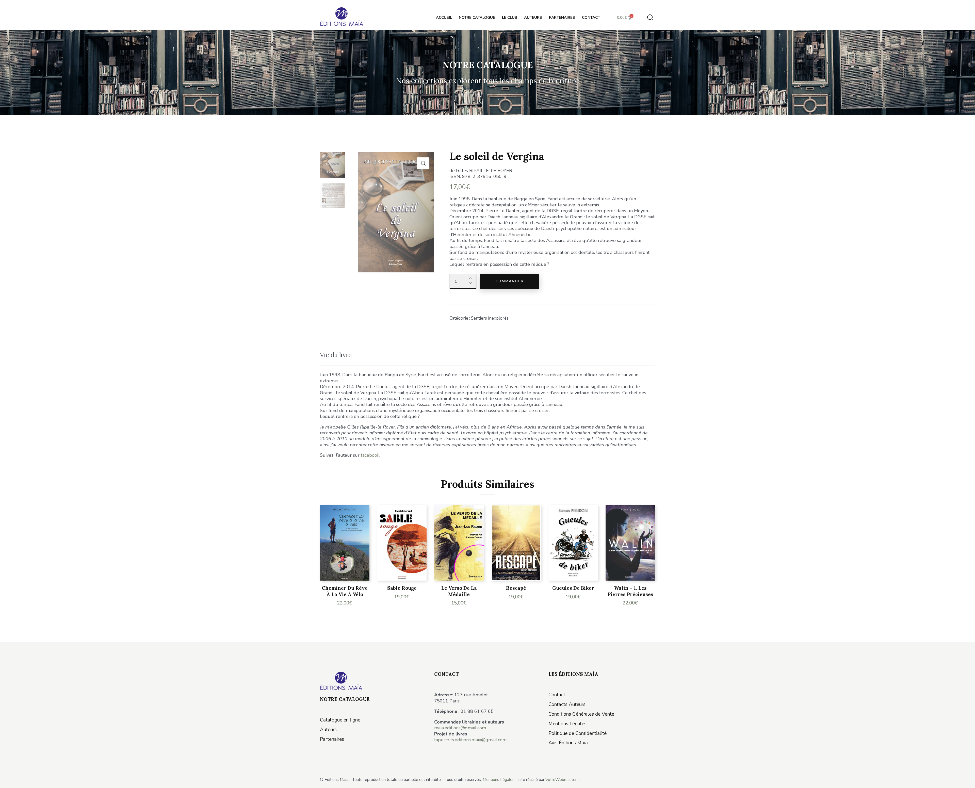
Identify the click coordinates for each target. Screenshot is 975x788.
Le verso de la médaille (459, 591)
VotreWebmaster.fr (562, 779)
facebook (370, 455)
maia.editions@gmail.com (460, 728)
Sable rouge (402, 588)
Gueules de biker (573, 588)
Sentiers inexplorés (490, 318)
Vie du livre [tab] (336, 355)
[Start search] (650, 17)
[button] (423, 163)
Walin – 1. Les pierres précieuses (630, 591)
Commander (510, 281)
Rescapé (516, 588)
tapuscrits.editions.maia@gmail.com (470, 740)
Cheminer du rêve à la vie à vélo (345, 591)
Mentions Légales (498, 779)
